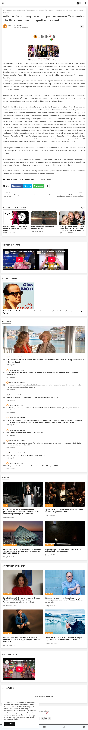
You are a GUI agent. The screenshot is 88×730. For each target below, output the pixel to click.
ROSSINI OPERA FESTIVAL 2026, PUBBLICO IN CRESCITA (25, 455)
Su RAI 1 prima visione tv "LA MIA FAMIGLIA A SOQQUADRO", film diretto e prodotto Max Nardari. (72, 228)
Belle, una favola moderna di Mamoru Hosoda (42, 228)
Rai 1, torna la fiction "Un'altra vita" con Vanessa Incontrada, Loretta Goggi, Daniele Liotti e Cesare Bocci (45, 360)
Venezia (15, 10)
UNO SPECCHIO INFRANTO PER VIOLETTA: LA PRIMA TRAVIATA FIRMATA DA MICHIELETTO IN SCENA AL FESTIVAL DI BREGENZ (22, 551)
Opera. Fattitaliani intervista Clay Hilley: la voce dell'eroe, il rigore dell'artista (64, 511)
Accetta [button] (9, 724)
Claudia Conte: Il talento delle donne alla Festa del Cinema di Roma (15, 228)
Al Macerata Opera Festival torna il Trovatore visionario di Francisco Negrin (63, 550)
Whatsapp (39, 186)
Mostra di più (80, 208)
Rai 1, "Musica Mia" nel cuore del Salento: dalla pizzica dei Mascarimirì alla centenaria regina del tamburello (42, 374)
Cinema (14, 179)
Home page (7, 10)
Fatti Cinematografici (28, 179)
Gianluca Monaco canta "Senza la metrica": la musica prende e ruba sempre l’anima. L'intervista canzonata (64, 600)
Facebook (17, 186)
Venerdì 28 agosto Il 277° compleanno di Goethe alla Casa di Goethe (32, 397)
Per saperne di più (11, 719)
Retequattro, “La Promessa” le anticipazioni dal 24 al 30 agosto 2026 (32, 466)
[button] (86, 3)
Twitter (28, 186)
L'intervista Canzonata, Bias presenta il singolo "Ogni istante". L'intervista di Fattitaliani (63, 638)
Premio (42, 179)
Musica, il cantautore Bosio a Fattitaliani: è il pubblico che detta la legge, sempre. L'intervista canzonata (22, 639)
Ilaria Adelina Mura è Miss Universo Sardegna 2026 (25, 433)
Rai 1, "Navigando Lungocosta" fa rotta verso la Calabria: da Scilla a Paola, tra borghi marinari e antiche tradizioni (42, 409)
